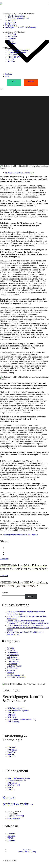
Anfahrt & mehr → (18, 804)
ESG (14, 81)
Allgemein (11, 650)
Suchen (5, 593)
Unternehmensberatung (16, 677)
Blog (7, 76)
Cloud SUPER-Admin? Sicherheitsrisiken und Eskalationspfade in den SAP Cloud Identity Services (28, 622)
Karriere (31, 81)
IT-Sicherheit (12, 664)
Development (12, 652)
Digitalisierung (17, 534)
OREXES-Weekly (30, 534)
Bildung (7, 534)
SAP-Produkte (12, 668)
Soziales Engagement (15, 675)
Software (10, 673)
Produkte (8, 74)
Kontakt (9, 797)
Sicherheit (11, 670)
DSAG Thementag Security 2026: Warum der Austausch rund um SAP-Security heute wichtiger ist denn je (28, 627)
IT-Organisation (13, 661)
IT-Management (13, 659)
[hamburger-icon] (1, 19)
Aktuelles (10, 648)
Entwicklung (12, 657)
